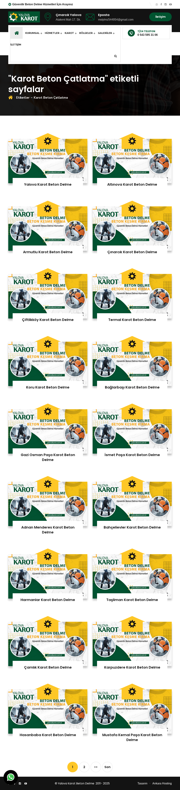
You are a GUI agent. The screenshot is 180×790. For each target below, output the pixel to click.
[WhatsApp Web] (157, 4)
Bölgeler (86, 33)
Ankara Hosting (162, 783)
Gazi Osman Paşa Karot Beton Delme (48, 457)
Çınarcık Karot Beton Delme (132, 252)
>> (96, 767)
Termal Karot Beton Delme (132, 319)
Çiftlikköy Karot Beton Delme (48, 319)
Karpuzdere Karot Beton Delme (132, 667)
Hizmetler (52, 33)
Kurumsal (32, 33)
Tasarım (142, 783)
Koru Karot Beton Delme (47, 387)
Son (107, 767)
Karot (69, 33)
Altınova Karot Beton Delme (132, 184)
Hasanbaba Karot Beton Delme (48, 734)
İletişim (160, 17)
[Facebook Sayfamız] (161, 4)
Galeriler (105, 33)
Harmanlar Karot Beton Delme (48, 599)
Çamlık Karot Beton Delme (48, 667)
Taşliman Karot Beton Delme (132, 599)
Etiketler (23, 97)
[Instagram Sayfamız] (166, 4)
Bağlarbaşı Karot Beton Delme (132, 387)
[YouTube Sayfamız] (170, 4)
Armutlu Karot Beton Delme (48, 252)
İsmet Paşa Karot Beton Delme (132, 454)
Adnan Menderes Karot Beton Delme (48, 530)
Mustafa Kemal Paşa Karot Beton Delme (132, 737)
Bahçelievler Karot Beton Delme (132, 527)
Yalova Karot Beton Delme (48, 184)
